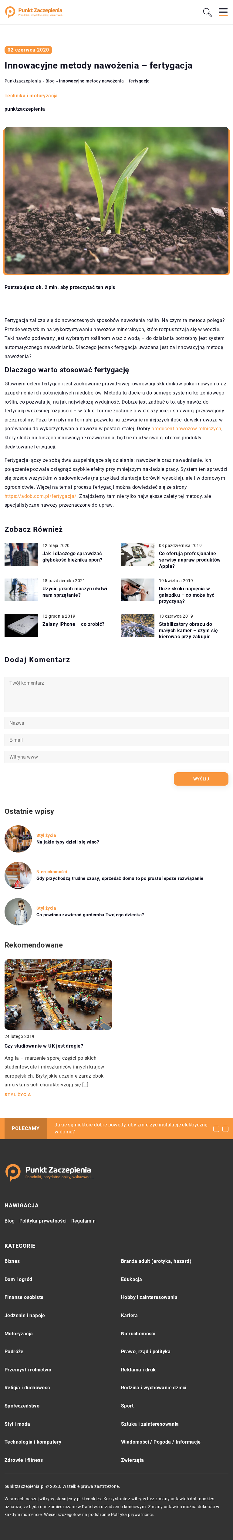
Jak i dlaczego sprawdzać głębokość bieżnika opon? (72, 557)
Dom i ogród (18, 1279)
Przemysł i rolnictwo (28, 1370)
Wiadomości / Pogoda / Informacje (161, 1442)
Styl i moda (17, 1424)
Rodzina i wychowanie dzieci (154, 1388)
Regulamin (83, 1221)
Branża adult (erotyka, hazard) (156, 1261)
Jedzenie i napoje (25, 1315)
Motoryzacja (19, 1334)
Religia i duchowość (27, 1388)
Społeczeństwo (22, 1406)
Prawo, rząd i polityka (146, 1351)
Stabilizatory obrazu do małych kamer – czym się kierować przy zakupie (188, 630)
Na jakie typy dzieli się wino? (67, 842)
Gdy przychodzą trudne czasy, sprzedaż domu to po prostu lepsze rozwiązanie (120, 878)
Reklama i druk (138, 1370)
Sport (127, 1406)
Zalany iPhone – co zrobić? (73, 624)
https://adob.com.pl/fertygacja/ (40, 496)
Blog (10, 1221)
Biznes (12, 1261)
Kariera (129, 1315)
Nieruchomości (138, 1334)
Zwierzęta (132, 1460)
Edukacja (131, 1279)
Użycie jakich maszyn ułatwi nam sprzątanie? (74, 592)
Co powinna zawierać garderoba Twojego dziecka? (90, 915)
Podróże (14, 1351)
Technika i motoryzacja (31, 96)
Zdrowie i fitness (24, 1460)
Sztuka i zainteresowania (150, 1424)
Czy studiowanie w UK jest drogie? (44, 1046)
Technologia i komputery (33, 1442)
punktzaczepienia (25, 109)
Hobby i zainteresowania (149, 1297)
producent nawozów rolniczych (186, 428)
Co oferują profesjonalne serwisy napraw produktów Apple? (190, 560)
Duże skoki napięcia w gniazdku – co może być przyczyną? (186, 595)
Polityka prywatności (43, 1221)
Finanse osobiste (24, 1297)
